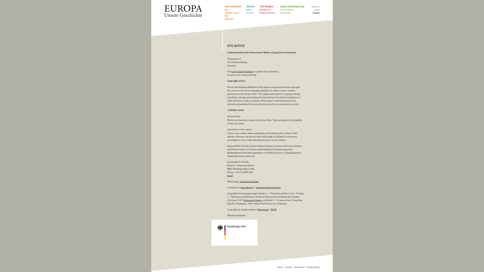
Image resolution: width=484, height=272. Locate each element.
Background (265, 9)
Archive (249, 12)
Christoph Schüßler (249, 181)
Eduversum (263, 209)
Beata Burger (247, 187)
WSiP (274, 209)
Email (230, 175)
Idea (227, 9)
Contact (289, 267)
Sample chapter (232, 12)
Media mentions (267, 12)
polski (317, 9)
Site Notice (300, 267)
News (249, 9)
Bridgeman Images (252, 200)
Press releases (287, 9)
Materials (229, 19)
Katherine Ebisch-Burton (268, 187)
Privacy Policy (313, 267)
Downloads (285, 12)
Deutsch (316, 6)
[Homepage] (183, 11)
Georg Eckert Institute (242, 71)
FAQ (227, 15)
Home (280, 267)
